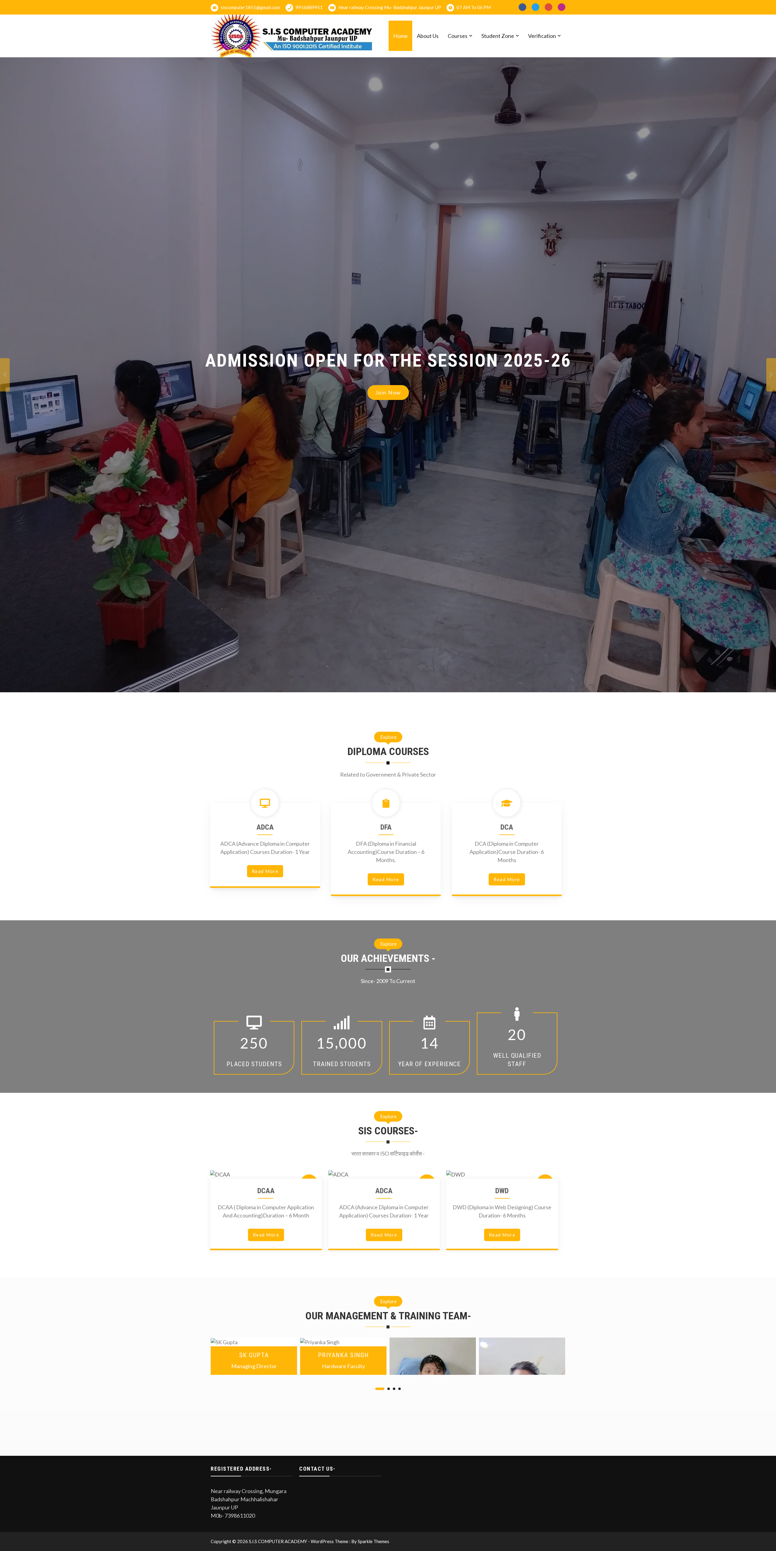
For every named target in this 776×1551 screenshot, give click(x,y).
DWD (502, 1191)
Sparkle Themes (373, 1541)
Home (400, 35)
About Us (428, 35)
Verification (542, 35)
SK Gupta (254, 1355)
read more (265, 871)
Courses (457, 35)
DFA (386, 827)
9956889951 (309, 7)
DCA (506, 827)
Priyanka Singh (343, 1355)
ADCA (265, 827)
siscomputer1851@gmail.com (250, 7)
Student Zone (497, 35)
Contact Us (388, 399)
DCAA (266, 1191)
